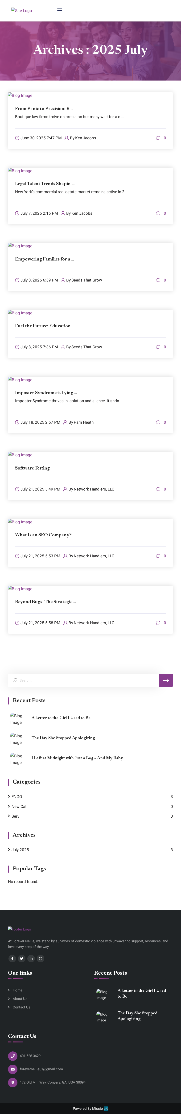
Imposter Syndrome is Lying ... (46, 393)
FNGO (17, 796)
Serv (15, 816)
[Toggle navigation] (59, 11)
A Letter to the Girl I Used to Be (61, 718)
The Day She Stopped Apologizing (63, 738)
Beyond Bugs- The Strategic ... (45, 602)
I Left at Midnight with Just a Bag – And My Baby (77, 758)
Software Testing (32, 468)
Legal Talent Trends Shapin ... (44, 184)
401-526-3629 (30, 1056)
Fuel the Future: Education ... (44, 326)
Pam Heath (84, 422)
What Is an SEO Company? (43, 535)
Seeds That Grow (86, 280)
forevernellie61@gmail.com (41, 1069)
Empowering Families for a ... (44, 259)
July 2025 (20, 850)
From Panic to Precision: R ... (44, 109)
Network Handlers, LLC (94, 489)
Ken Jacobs (85, 138)
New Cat (19, 806)
